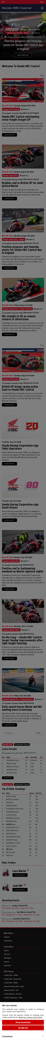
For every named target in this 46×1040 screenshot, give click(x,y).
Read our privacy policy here (30, 1017)
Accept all (23, 1027)
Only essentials (23, 1022)
